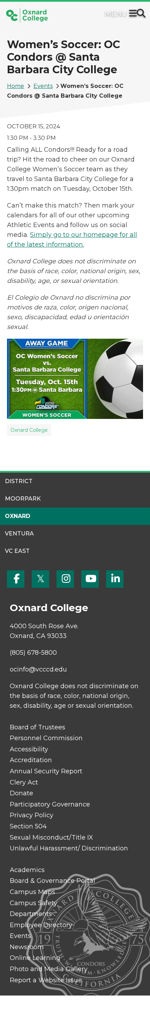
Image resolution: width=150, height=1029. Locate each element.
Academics (27, 870)
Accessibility (29, 749)
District (18, 481)
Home (15, 86)
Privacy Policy (31, 815)
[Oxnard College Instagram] (65, 579)
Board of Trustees (37, 727)
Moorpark (23, 498)
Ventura (19, 533)
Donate (21, 793)
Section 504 (28, 826)
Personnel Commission (46, 738)
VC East (17, 551)
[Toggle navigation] (134, 14)
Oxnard (17, 516)
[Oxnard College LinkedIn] (114, 579)
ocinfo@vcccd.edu (38, 669)
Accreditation (31, 760)
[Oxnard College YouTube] (90, 579)
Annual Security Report (46, 771)
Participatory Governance (50, 804)
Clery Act (24, 782)
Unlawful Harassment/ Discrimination (69, 848)
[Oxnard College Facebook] (15, 579)
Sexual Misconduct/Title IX (51, 837)
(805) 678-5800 (33, 652)
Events (43, 86)
